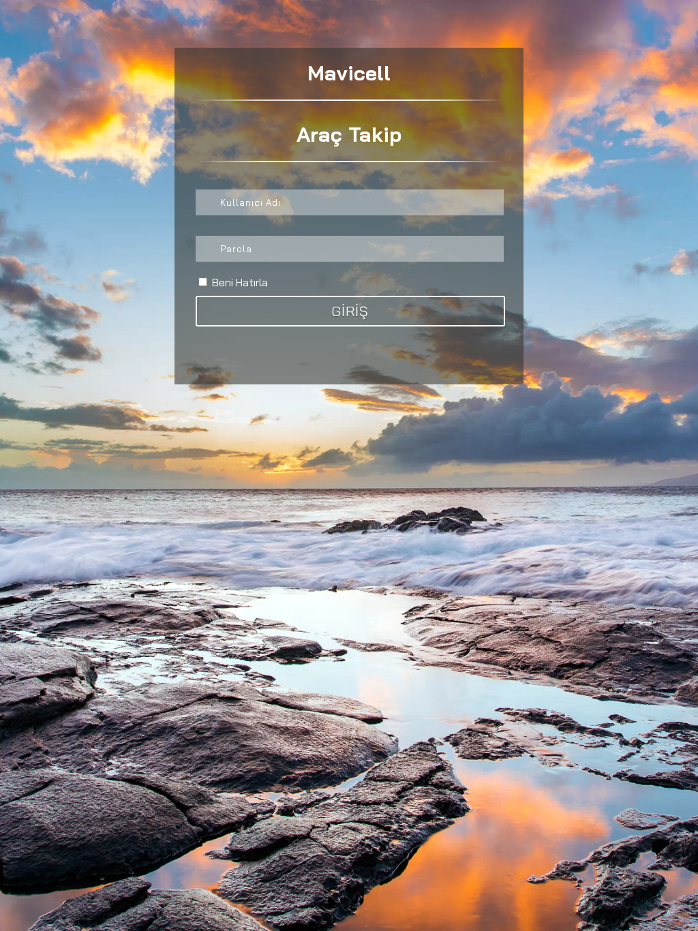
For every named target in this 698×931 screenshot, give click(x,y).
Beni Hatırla (238, 282)
